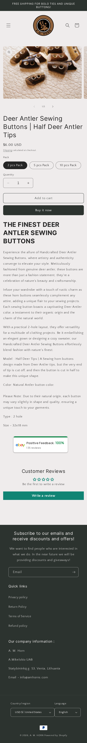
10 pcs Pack (68, 165)
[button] (8, 25)
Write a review (43, 496)
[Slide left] (34, 106)
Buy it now (43, 210)
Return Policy (17, 607)
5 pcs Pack (41, 165)
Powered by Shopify (55, 735)
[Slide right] (52, 106)
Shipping (7, 150)
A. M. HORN (37, 735)
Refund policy (17, 626)
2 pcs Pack (15, 165)
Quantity (8, 174)
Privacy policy (17, 597)
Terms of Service (19, 616)
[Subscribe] (73, 572)
